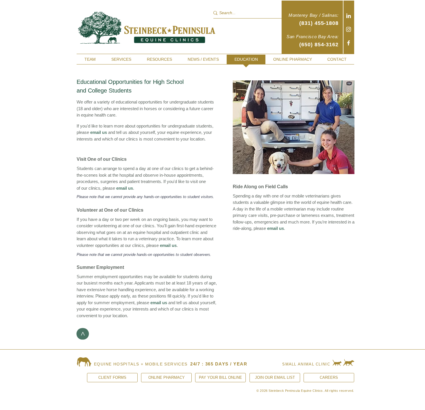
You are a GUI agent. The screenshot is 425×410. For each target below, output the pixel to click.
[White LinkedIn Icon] (348, 15)
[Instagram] (348, 29)
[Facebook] (348, 43)
